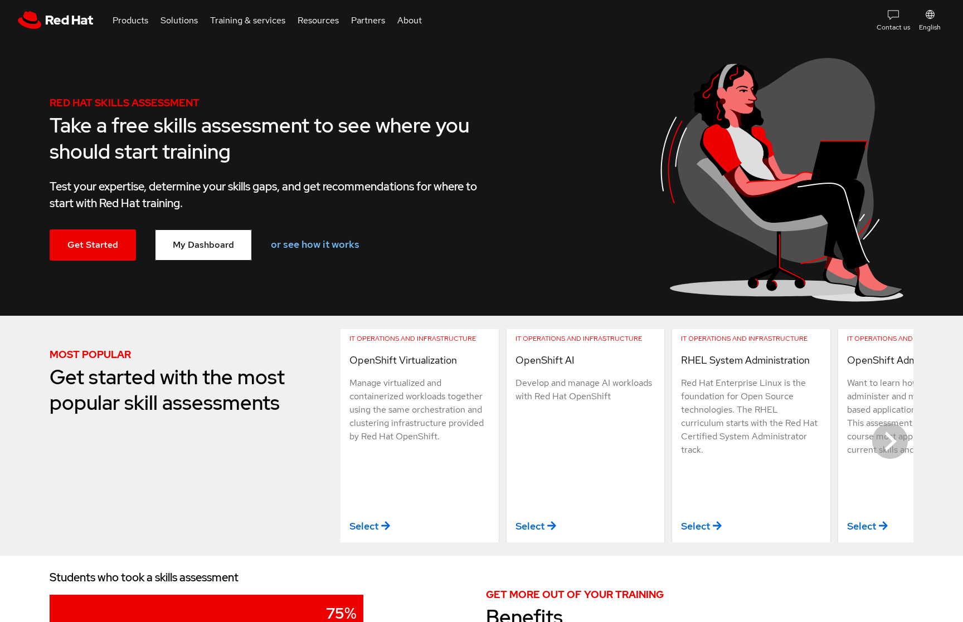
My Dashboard (203, 245)
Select (363, 526)
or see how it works (315, 244)
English (930, 27)
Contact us (893, 27)
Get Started (92, 245)
